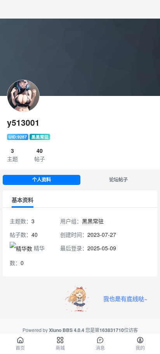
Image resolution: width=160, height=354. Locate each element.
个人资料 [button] (41, 180)
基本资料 (22, 200)
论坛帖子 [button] (118, 180)
